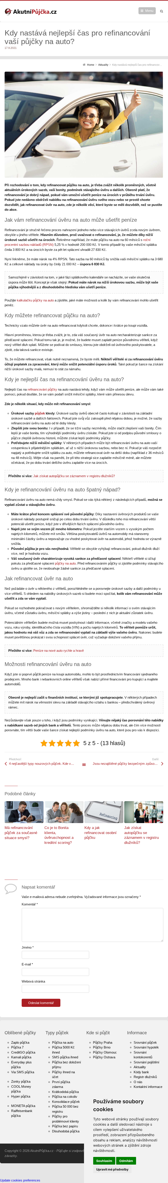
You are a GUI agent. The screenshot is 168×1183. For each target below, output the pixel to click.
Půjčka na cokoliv (64, 1096)
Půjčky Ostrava (104, 1057)
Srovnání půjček (145, 1042)
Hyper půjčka (20, 1096)
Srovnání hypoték (146, 1047)
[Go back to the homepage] (31, 12)
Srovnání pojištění (146, 1062)
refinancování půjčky (42, 389)
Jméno (28, 947)
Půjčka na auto (62, 1042)
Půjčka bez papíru (65, 1126)
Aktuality (140, 1067)
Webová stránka (33, 981)
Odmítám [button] (126, 1161)
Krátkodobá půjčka (65, 1092)
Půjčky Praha (102, 1042)
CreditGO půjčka (23, 1052)
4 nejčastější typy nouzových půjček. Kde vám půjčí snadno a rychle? (46, 763)
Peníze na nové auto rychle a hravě (58, 650)
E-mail (27, 964)
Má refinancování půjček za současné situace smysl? (21, 833)
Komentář (30, 904)
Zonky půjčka (20, 1081)
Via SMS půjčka (22, 1072)
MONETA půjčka (23, 1106)
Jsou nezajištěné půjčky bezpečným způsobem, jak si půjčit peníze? (128, 763)
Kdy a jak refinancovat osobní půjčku (100, 833)
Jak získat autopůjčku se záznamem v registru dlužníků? (74, 476)
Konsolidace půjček (66, 1101)
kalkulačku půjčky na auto (35, 300)
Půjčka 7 (17, 1047)
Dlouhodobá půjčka (65, 1131)
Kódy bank (141, 1072)
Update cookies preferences (20, 1180)
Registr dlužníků (145, 1077)
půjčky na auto (65, 563)
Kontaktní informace (148, 1087)
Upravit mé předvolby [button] (112, 1169)
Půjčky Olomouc (105, 1052)
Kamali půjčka (21, 1057)
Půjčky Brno (101, 1047)
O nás (138, 1082)
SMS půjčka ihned (65, 1057)
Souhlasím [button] (104, 1161)
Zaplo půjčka (20, 1042)
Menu (149, 10)
